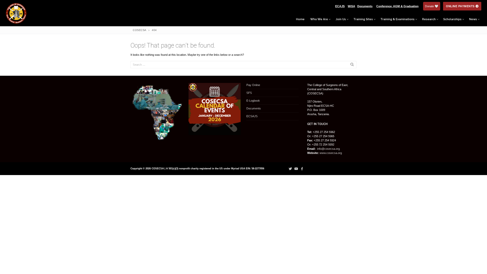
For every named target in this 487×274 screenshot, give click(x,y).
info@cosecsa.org (328, 148)
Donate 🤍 (431, 6)
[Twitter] (290, 169)
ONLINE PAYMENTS (460, 6)
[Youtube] (296, 169)
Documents (253, 108)
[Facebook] (302, 169)
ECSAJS (252, 116)
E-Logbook (253, 100)
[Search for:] (243, 64)
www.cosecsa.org (331, 153)
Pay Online (253, 85)
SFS (249, 92)
